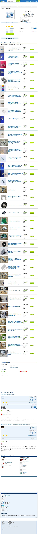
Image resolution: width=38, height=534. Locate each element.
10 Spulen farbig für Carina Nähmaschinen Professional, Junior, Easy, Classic (14, 88)
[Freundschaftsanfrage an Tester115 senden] (30, 400)
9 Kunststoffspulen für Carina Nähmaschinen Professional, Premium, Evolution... (15, 64)
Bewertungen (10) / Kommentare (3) (32, 401)
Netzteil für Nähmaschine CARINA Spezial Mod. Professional (14, 228)
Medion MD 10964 (7, 495)
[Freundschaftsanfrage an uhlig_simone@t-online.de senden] (30, 433)
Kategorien (27, 1)
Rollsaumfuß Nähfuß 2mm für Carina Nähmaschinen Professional (14, 127)
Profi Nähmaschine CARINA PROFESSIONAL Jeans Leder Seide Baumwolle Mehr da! (14, 314)
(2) (10, 38)
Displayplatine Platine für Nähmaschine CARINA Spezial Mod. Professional (15, 220)
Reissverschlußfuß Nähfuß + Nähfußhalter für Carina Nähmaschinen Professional (15, 181)
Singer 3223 (25, 472)
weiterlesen (25, 21)
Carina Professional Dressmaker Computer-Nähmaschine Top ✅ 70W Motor (15, 337)
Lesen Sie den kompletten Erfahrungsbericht (6, 421)
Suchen (18, 1)
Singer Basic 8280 (7, 509)
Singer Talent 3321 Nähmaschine (27, 468)
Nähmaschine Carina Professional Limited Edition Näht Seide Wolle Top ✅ (15, 322)
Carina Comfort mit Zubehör (8, 462)
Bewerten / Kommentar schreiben (32, 402)
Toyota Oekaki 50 (25, 458)
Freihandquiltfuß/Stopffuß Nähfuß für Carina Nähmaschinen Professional (15, 166)
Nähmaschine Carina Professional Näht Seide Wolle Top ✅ (15, 330)
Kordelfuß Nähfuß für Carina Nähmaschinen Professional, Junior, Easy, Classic (14, 103)
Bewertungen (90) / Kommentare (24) (32, 434)
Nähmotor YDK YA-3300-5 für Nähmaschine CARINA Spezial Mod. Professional (14, 259)
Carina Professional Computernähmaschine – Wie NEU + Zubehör (14, 353)
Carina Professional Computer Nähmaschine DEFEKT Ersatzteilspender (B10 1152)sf (13, 283)
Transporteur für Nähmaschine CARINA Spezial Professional (15, 189)
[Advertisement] (19, 384)
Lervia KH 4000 (7, 506)
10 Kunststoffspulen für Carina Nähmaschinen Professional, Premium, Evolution (15, 72)
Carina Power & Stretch (8, 465)
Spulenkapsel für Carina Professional (15, 205)
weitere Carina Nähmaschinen (14, 367)
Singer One (24, 465)
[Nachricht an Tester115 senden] (32, 400)
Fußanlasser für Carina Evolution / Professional (14, 252)
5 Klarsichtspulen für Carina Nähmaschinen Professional (13, 57)
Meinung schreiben (9, 34)
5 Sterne (7, 28)
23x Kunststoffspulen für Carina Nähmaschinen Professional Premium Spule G (15, 150)
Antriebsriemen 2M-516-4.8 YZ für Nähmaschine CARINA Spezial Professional (14, 142)
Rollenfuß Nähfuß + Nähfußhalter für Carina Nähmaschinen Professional (14, 158)
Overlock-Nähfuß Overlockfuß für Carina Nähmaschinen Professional (14, 96)
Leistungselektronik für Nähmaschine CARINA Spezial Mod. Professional (15, 236)
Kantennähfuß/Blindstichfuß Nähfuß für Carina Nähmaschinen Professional (15, 119)
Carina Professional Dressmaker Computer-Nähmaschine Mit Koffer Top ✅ (15, 345)
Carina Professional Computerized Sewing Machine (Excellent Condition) (15, 298)
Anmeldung (32, 1)
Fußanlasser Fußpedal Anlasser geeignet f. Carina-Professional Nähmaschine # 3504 (14, 267)
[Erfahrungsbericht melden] (35, 400)
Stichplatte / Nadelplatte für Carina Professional (14, 197)
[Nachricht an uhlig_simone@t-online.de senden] (32, 433)
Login (36, 1)
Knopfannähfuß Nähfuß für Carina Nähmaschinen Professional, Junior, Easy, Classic (14, 49)
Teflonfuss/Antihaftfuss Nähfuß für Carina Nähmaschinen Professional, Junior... (14, 111)
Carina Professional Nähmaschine (14, 290)
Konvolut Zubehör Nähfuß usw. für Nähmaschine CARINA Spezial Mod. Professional (14, 275)
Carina (11, 366)
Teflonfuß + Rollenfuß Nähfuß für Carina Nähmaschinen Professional (15, 174)
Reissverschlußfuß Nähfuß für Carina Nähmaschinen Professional (15, 135)
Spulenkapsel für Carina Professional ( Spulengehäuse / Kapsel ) (15, 244)
